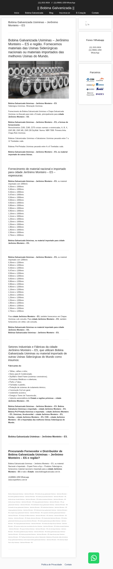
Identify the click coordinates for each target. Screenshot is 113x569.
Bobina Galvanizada (34, 13)
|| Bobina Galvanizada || (55, 8)
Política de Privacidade (51, 564)
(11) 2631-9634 (95, 47)
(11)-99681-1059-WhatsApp (64, 3)
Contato (95, 13)
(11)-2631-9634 (44, 3)
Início (16, 13)
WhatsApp (95, 53)
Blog (51, 13)
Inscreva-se (64, 13)
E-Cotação (81, 13)
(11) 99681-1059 (95, 50)
